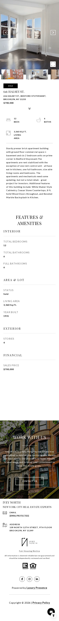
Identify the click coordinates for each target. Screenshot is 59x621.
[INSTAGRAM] (29, 579)
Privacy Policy (41, 602)
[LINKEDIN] (37, 579)
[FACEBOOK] (22, 579)
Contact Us (29, 481)
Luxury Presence (37, 587)
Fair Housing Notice (29, 551)
